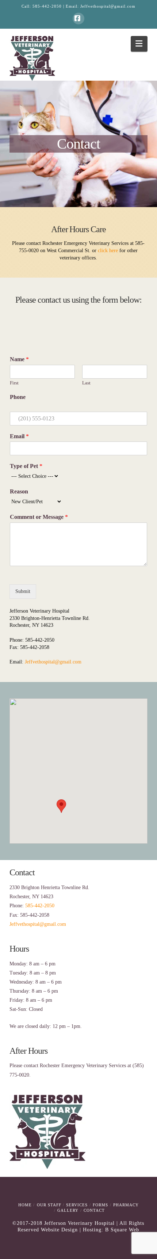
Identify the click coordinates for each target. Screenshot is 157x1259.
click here (108, 250)
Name (19, 359)
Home (25, 1205)
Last (86, 383)
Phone (18, 397)
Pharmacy (126, 1205)
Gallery (67, 1210)
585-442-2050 (47, 6)
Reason (19, 491)
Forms (100, 1205)
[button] (139, 44)
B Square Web (122, 1229)
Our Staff (49, 1205)
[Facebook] (78, 18)
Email (19, 436)
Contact (94, 1210)
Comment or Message (39, 517)
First (14, 383)
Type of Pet (26, 466)
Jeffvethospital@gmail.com (107, 6)
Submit (22, 591)
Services (77, 1205)
